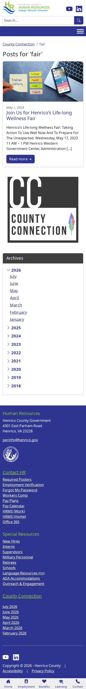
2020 (16, 369)
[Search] (78, 20)
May (14, 290)
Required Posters (17, 479)
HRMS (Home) (14, 516)
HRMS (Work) (14, 511)
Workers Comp (15, 495)
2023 (16, 344)
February (18, 312)
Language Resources (20, 573)
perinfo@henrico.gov (20, 439)
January (17, 319)
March (16, 305)
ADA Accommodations (21, 578)
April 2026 (11, 622)
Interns (9, 546)
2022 (16, 352)
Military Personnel (18, 557)
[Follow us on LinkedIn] (79, 8)
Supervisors (12, 551)
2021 (16, 360)
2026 (16, 270)
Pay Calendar (13, 506)
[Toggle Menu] (80, 31)
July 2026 (10, 606)
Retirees (9, 562)
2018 (16, 385)
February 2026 (14, 633)
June (14, 283)
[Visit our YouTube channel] (69, 8)
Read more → (20, 159)
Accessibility (13, 670)
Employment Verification (23, 484)
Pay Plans (11, 500)
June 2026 (11, 612)
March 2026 (12, 627)
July (13, 276)
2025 (16, 327)
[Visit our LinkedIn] (16, 657)
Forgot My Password (20, 490)
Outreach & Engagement (23, 583)
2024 (16, 336)
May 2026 (11, 617)
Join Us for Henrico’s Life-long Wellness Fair (39, 115)
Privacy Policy (43, 670)
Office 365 (11, 521)
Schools (9, 567)
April (14, 297)
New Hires (11, 541)
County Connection (19, 44)
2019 (16, 377)
